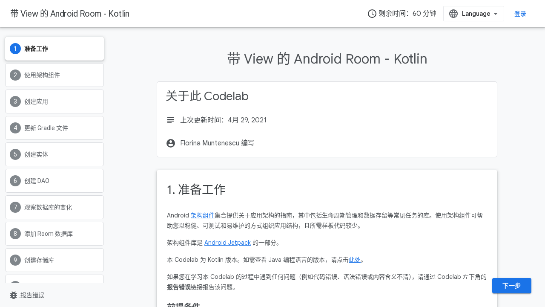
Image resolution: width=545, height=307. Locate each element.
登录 (520, 13)
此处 (355, 260)
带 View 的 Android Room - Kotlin (69, 14)
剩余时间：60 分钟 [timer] (401, 14)
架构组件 (203, 215)
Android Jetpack (227, 242)
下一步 (511, 286)
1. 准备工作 (196, 189)
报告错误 (26, 295)
